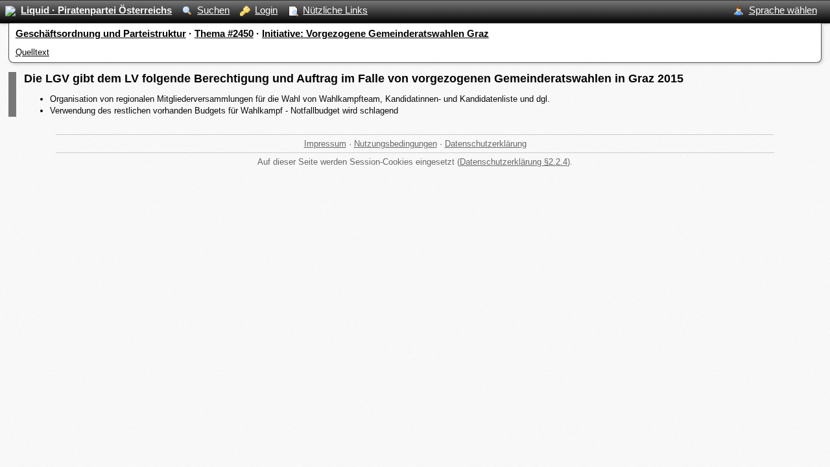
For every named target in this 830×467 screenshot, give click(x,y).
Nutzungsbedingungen (395, 144)
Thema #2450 (224, 33)
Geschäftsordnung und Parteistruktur (101, 33)
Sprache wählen (783, 10)
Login (266, 10)
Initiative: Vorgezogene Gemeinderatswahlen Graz (375, 33)
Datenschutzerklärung (486, 144)
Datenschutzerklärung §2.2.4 (513, 162)
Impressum (325, 144)
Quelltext (32, 52)
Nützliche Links (335, 10)
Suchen (213, 10)
